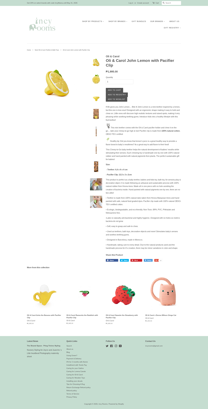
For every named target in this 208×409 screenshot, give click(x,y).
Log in (131, 3)
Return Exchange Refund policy (78, 387)
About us (174, 21)
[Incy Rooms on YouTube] (120, 346)
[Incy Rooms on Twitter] (107, 346)
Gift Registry (172, 28)
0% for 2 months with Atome (77, 362)
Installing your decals (74, 381)
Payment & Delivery (73, 359)
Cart (157, 3)
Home (29, 50)
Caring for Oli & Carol (74, 375)
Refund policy (71, 391)
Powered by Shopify (116, 404)
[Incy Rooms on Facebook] (111, 346)
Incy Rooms (103, 404)
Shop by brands (117, 21)
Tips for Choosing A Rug (75, 384)
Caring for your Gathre (75, 368)
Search (69, 346)
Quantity (109, 77)
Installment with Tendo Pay (76, 365)
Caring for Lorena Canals (76, 371)
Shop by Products (92, 21)
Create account (143, 3)
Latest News (32, 341)
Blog (68, 352)
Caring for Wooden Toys (75, 378)
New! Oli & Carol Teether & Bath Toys (47, 50)
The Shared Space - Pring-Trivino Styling (43, 346)
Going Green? (71, 355)
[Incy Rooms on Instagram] (116, 346)
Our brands (157, 21)
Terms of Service (72, 394)
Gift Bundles (139, 21)
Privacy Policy (71, 397)
